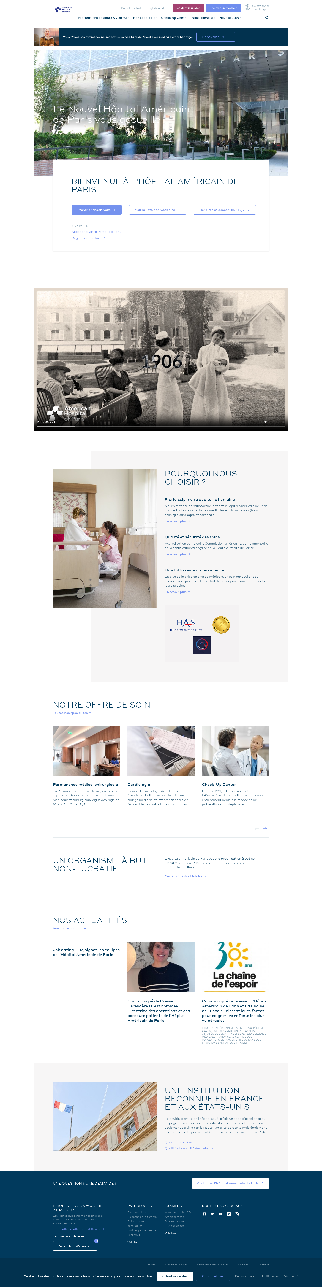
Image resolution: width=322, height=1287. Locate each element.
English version (157, 8)
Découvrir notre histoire (183, 876)
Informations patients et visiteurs (76, 1229)
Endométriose (136, 1212)
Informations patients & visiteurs (103, 18)
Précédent (257, 828)
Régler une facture (86, 238)
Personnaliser (245, 1276)
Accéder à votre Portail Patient (96, 232)
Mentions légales (176, 1264)
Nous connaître (204, 18)
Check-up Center (174, 18)
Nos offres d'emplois (75, 1246)
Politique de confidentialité (280, 1276)
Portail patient (131, 8)
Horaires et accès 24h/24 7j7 (222, 210)
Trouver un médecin (223, 7)
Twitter (212, 1214)
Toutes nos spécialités (70, 713)
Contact (263, 1264)
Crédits (151, 1264)
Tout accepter (176, 1276)
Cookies (243, 1264)
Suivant (265, 828)
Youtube (220, 1214)
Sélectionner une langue (260, 7)
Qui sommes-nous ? (180, 1142)
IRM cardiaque (174, 1225)
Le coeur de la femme (142, 1216)
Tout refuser (214, 1276)
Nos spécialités (145, 18)
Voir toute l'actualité (69, 928)
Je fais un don (190, 7)
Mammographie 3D (178, 1212)
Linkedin (229, 1214)
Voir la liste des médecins (155, 210)
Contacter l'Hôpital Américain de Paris (228, 1183)
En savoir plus (213, 37)
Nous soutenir (230, 18)
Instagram (237, 1214)
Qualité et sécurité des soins (187, 1148)
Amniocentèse (174, 1216)
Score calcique (174, 1221)
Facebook (204, 1214)
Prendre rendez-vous (94, 210)
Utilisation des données (213, 1264)
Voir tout (133, 1242)
